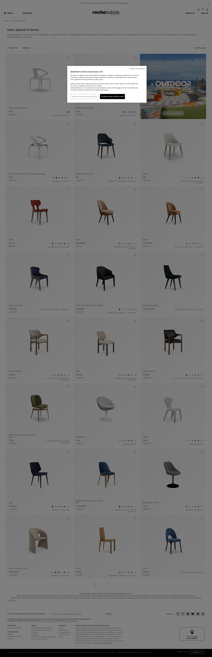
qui (107, 90)
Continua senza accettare (137, 68)
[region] (107, 84)
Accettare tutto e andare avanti (112, 96)
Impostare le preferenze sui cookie (84, 96)
